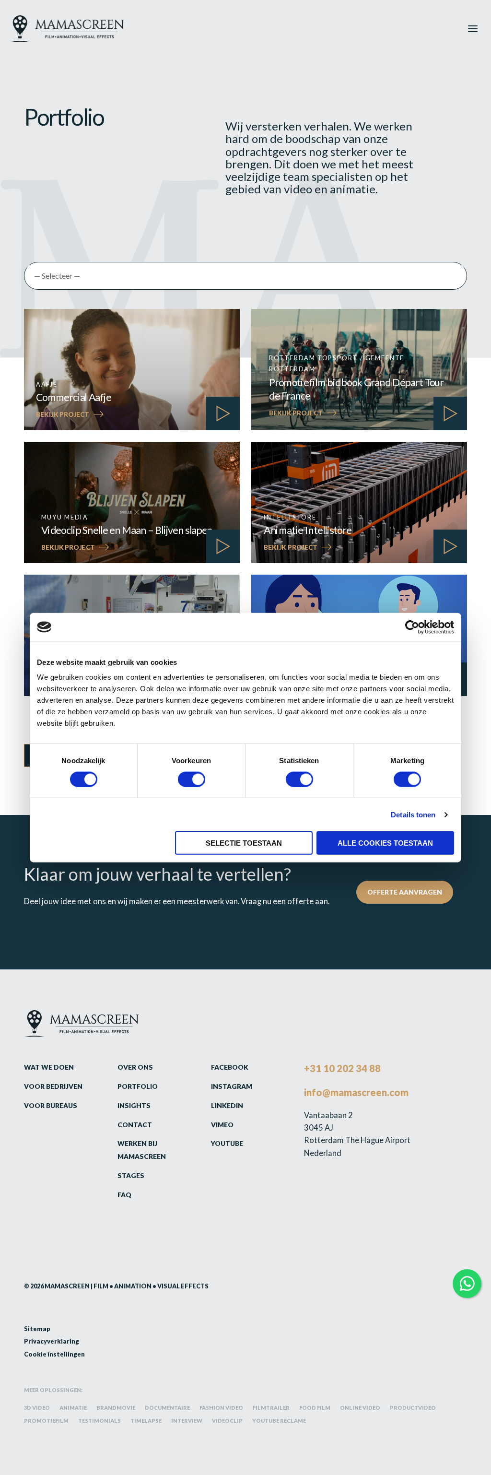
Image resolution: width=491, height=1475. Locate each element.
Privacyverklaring (51, 1341)
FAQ (124, 1195)
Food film (314, 1408)
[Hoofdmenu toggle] (473, 28)
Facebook (229, 1067)
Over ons (135, 1067)
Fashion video (221, 1408)
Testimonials (99, 1420)
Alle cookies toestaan (385, 843)
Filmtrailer (271, 1408)
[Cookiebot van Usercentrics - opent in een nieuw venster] (412, 627)
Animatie (73, 1408)
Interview (186, 1420)
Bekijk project (70, 415)
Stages (130, 1175)
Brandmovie (115, 1408)
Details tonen (413, 814)
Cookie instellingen (54, 1353)
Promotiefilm (46, 1420)
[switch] (191, 779)
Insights (134, 1105)
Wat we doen (49, 1067)
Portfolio (137, 1086)
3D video (37, 1408)
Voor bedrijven (53, 1086)
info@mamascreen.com (356, 1092)
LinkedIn (227, 1105)
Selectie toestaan (244, 843)
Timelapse (146, 1420)
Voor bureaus (50, 1105)
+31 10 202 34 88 (342, 1068)
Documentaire (167, 1408)
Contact (134, 1125)
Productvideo (413, 1408)
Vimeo (222, 1125)
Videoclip (227, 1420)
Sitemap (37, 1329)
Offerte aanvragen (404, 892)
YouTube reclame (279, 1420)
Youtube (227, 1143)
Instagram (231, 1086)
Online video (360, 1408)
